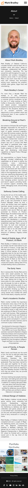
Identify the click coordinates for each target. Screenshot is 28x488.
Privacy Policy (14, 475)
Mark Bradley (11, 3)
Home (11, 18)
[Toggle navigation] (25, 3)
